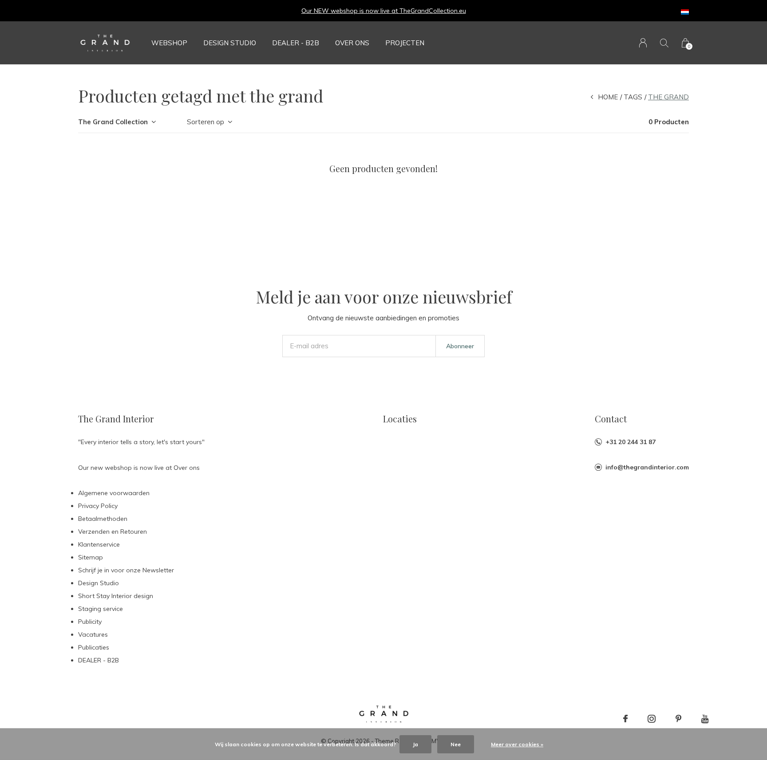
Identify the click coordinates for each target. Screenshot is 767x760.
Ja (415, 744)
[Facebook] (625, 718)
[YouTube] (705, 718)
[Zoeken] (664, 43)
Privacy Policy (98, 506)
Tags (633, 97)
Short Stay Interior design (115, 596)
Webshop (169, 43)
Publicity (90, 622)
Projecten (404, 43)
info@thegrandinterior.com (647, 467)
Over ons (352, 43)
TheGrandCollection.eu (432, 11)
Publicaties (93, 647)
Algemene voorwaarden (114, 493)
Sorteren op (205, 122)
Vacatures (93, 634)
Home (608, 97)
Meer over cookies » (517, 744)
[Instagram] (652, 718)
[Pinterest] (678, 718)
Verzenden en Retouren (112, 532)
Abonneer (460, 346)
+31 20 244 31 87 (630, 442)
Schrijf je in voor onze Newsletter (126, 570)
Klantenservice (99, 544)
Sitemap (90, 557)
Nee (456, 744)
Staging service (100, 609)
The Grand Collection (113, 122)
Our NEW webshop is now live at (350, 11)
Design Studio (229, 43)
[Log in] (643, 43)
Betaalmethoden (102, 519)
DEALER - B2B (295, 43)
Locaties (400, 419)
